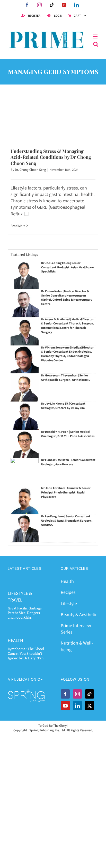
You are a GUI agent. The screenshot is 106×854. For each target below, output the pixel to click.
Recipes (68, 592)
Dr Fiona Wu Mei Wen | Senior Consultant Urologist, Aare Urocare (68, 462)
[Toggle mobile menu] (95, 36)
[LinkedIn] (77, 705)
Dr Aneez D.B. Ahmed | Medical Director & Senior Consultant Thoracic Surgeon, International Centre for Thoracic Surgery (67, 325)
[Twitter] (89, 705)
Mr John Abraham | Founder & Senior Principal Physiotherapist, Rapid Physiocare (66, 492)
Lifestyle (69, 603)
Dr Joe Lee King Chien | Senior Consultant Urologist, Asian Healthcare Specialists (67, 267)
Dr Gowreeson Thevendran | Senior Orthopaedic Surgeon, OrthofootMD (66, 377)
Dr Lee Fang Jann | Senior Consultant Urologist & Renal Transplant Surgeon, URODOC (67, 520)
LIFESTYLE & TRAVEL (20, 596)
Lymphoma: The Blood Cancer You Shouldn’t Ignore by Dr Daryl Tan (26, 653)
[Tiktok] (89, 694)
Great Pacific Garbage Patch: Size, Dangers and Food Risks (25, 613)
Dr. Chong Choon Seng (30, 169)
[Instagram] (77, 694)
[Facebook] (65, 694)
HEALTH (15, 640)
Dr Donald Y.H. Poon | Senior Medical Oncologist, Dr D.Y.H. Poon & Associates (67, 434)
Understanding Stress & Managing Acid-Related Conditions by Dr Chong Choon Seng (51, 157)
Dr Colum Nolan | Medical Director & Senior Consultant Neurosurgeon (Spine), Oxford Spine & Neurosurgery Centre (66, 297)
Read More (18, 226)
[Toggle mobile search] (95, 44)
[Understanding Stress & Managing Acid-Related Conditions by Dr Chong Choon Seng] (53, 116)
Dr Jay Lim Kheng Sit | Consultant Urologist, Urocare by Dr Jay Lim (63, 406)
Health (67, 581)
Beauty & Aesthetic (79, 614)
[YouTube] (65, 705)
